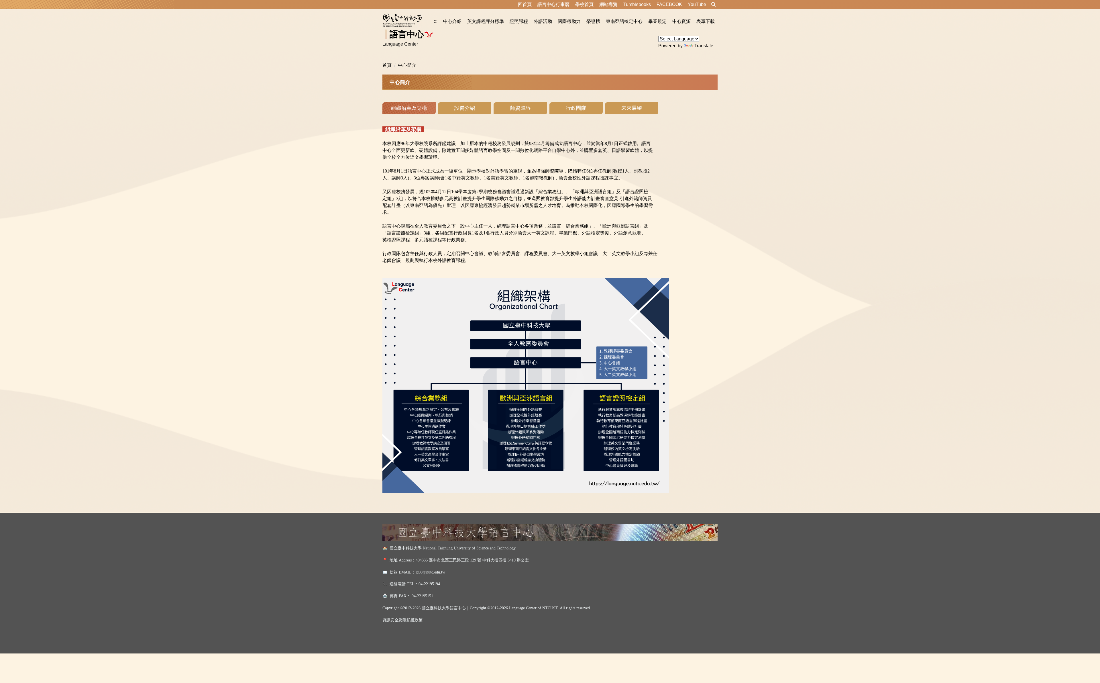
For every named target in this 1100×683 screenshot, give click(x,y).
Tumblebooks (637, 4)
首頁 (387, 65)
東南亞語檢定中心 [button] (624, 21)
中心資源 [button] (681, 21)
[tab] (409, 108)
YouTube (697, 4)
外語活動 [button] (543, 21)
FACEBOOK (669, 4)
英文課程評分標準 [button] (485, 21)
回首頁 (525, 4)
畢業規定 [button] (657, 21)
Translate (703, 45)
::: (435, 21)
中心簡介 (407, 65)
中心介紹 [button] (452, 21)
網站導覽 (608, 4)
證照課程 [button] (519, 21)
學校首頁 (584, 4)
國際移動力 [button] (569, 21)
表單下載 (705, 21)
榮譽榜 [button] (593, 21)
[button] (714, 5)
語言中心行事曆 (553, 4)
